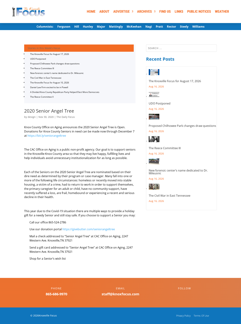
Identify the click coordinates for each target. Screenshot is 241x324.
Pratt (159, 26)
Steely (184, 26)
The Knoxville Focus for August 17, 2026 (49, 54)
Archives (144, 11)
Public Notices (199, 11)
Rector (171, 26)
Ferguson (63, 26)
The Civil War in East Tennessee (45, 77)
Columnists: (45, 26)
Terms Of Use (201, 315)
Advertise (121, 11)
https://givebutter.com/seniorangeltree (88, 229)
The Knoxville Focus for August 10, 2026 (49, 82)
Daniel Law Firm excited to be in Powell (49, 87)
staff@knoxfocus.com (120, 294)
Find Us (165, 11)
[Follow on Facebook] (181, 294)
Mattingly (116, 26)
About (104, 11)
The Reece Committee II (41, 96)
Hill (76, 26)
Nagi (148, 26)
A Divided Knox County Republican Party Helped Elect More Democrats (64, 92)
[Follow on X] (188, 294)
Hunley (88, 26)
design (32, 117)
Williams (198, 26)
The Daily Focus (65, 117)
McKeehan (134, 26)
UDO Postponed (38, 58)
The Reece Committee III (42, 68)
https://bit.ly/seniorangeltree (47, 136)
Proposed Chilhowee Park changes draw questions (55, 63)
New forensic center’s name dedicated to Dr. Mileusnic (57, 73)
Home (91, 11)
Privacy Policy (183, 315)
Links (179, 11)
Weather (222, 11)
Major (101, 26)
